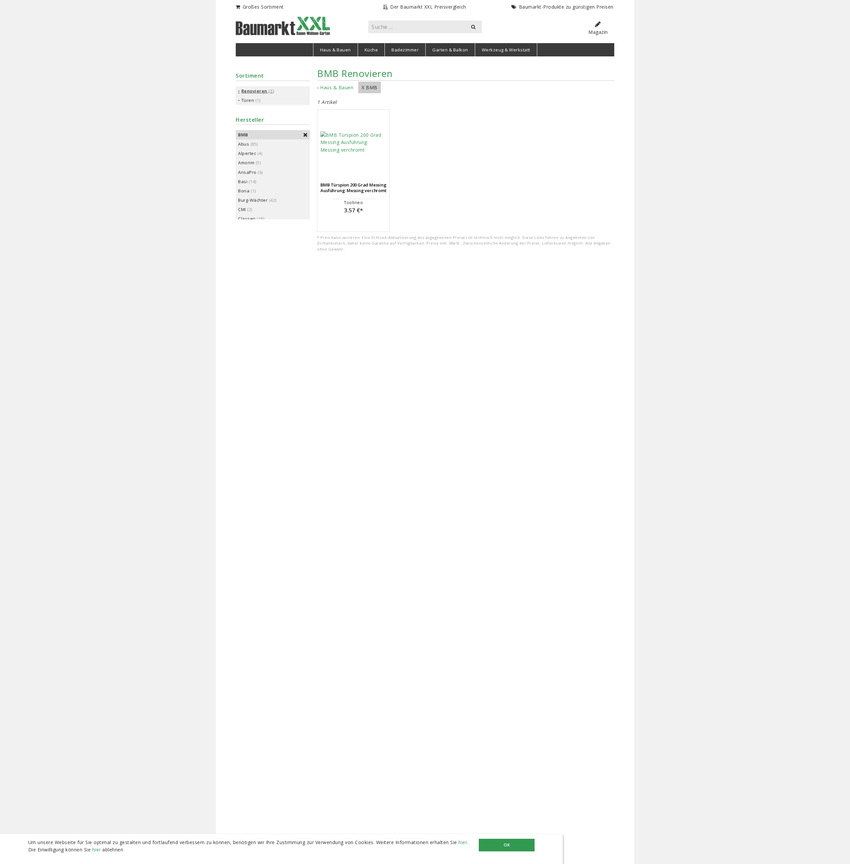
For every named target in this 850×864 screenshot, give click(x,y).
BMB (243, 135)
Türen (247, 100)
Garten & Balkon (450, 50)
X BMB (370, 87)
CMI (242, 209)
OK (507, 845)
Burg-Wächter (253, 200)
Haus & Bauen (335, 50)
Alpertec (247, 153)
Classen (247, 219)
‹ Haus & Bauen (335, 87)
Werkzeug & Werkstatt (506, 50)
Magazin (598, 32)
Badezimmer (405, 50)
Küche (371, 50)
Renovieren (254, 91)
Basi (242, 181)
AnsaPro (247, 172)
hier (463, 842)
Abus (243, 144)
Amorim (246, 163)
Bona (243, 191)
